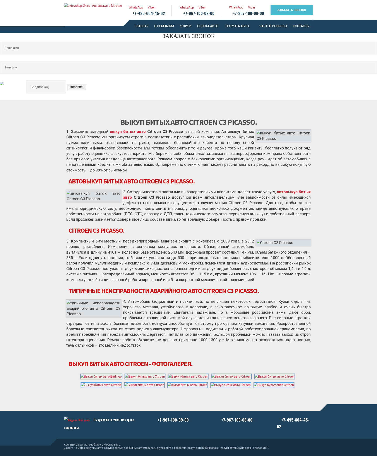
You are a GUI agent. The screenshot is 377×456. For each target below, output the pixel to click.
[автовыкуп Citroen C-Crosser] (146, 375)
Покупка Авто (237, 26)
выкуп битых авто (128, 131)
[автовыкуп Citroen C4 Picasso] (102, 384)
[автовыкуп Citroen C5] (145, 384)
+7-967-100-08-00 (248, 13)
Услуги (185, 26)
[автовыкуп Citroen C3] (232, 375)
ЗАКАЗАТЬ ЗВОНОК (291, 10)
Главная (141, 26)
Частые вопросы (273, 26)
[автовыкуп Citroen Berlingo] (102, 375)
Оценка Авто (207, 26)
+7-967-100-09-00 (198, 13)
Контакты (301, 26)
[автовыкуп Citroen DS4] (232, 384)
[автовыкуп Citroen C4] (275, 375)
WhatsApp (135, 7)
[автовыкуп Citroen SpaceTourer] (275, 384)
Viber (150, 7)
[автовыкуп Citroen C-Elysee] (189, 375)
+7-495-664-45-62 (148, 13)
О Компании (164, 26)
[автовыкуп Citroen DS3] (189, 384)
